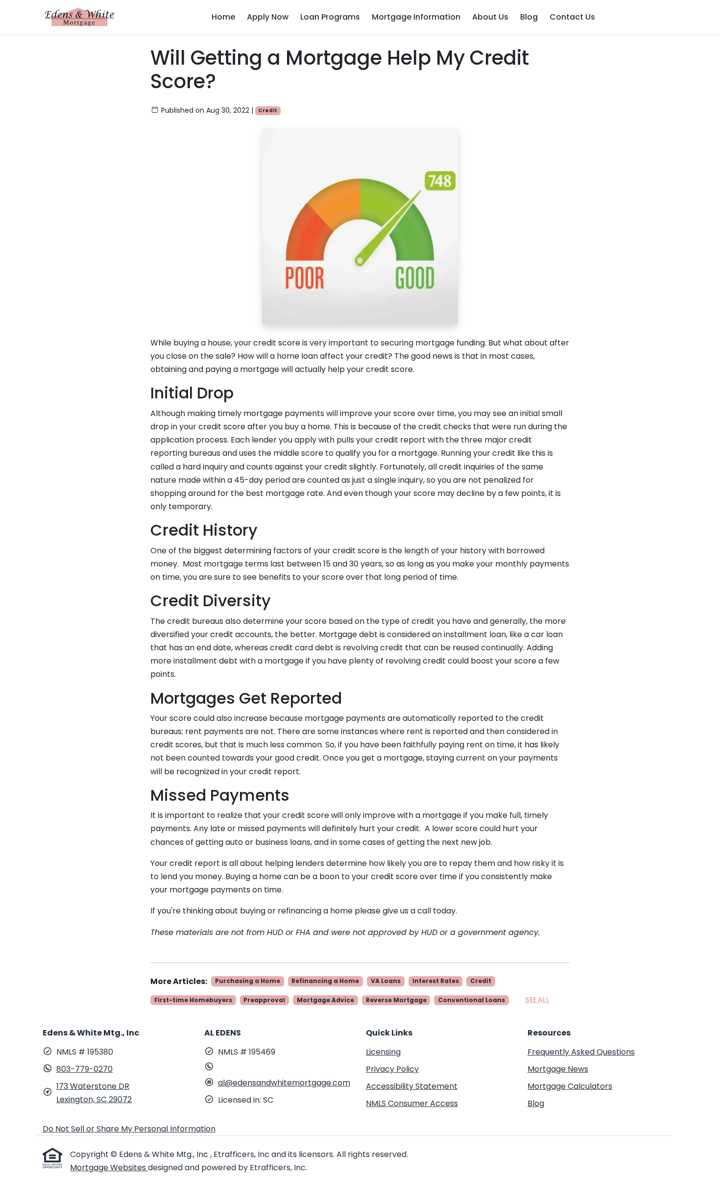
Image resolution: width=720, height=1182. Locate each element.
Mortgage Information (416, 17)
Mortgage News (558, 1069)
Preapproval (264, 1000)
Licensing (383, 1052)
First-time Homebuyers (193, 1000)
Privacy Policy (392, 1069)
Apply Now (267, 17)
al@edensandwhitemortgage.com (284, 1082)
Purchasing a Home (247, 981)
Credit (267, 110)
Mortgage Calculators (570, 1086)
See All (537, 1000)
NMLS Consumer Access (412, 1103)
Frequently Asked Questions (581, 1052)
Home (223, 17)
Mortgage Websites (109, 1167)
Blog (529, 17)
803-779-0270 (84, 1069)
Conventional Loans (471, 1000)
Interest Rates (435, 981)
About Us (490, 17)
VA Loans (386, 981)
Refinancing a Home (325, 981)
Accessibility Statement (411, 1086)
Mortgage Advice (325, 1000)
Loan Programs (330, 17)
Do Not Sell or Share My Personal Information (129, 1128)
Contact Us (572, 17)
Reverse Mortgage (396, 1000)
